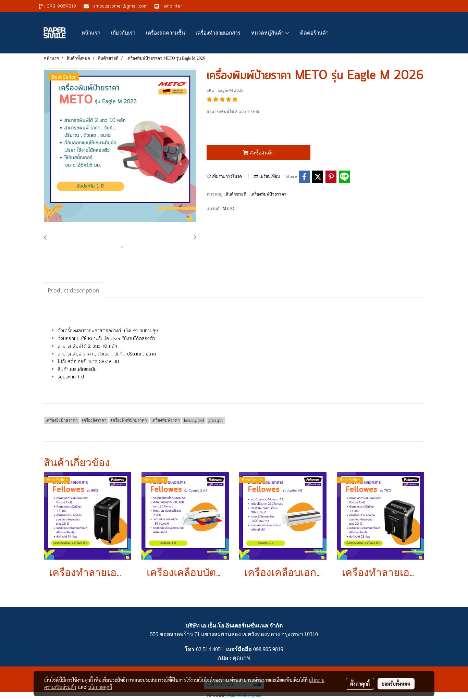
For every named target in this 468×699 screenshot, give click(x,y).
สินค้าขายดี (236, 194)
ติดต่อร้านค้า (314, 32)
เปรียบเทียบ (269, 176)
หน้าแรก (91, 32)
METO (228, 208)
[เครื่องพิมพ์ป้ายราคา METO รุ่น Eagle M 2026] (120, 146)
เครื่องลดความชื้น (165, 32)
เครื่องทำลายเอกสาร (218, 32)
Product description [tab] (73, 290)
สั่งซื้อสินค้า (261, 152)
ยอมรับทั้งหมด (396, 684)
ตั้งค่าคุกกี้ (360, 684)
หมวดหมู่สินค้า (268, 32)
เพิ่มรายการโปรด (226, 176)
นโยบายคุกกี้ (100, 687)
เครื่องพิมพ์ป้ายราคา (268, 194)
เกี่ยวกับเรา (123, 32)
